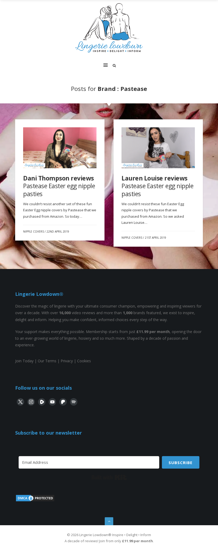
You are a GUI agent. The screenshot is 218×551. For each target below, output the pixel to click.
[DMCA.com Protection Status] (35, 500)
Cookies (84, 360)
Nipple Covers (33, 231)
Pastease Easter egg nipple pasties (59, 186)
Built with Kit (109, 477)
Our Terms (47, 360)
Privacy (67, 360)
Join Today (24, 360)
